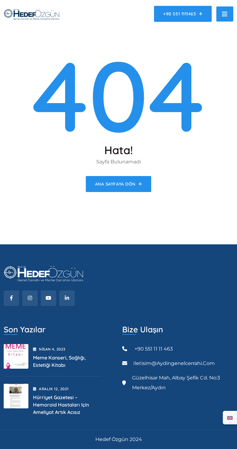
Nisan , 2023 (52, 349)
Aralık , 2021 (54, 389)
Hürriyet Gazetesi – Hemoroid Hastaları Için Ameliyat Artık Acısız (61, 404)
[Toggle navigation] (224, 14)
